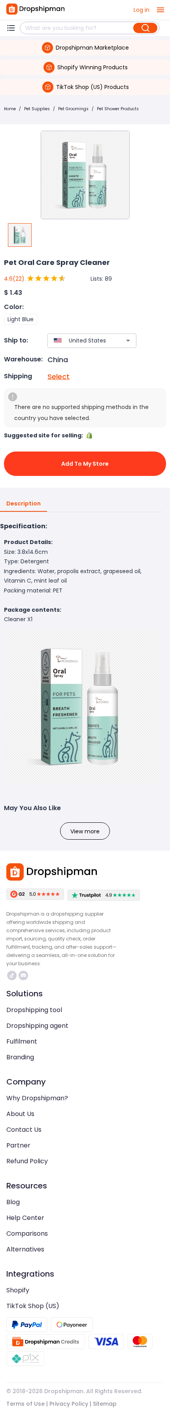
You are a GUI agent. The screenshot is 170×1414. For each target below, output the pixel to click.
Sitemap (105, 1404)
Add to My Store (85, 464)
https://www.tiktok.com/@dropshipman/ (13, 975)
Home (10, 109)
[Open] (128, 340)
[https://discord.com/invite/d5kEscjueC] (23, 975)
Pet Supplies (37, 109)
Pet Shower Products (118, 109)
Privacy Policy (68, 1404)
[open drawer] (160, 10)
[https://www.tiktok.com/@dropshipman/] (12, 975)
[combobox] (80, 341)
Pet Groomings (73, 109)
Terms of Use (25, 1404)
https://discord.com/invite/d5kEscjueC (24, 975)
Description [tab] (23, 503)
